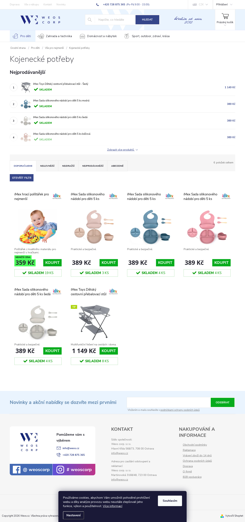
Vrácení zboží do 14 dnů (197, 455)
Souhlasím (170, 501)
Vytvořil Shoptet (234, 516)
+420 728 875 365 (74, 455)
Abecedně (117, 165)
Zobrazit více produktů (121, 150)
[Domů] (18, 48)
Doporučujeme (23, 165)
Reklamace (189, 450)
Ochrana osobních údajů (197, 460)
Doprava (15, 4)
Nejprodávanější (92, 165)
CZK (201, 4)
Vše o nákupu (31, 4)
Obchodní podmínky (195, 444)
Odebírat (222, 402)
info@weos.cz (71, 448)
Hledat (147, 19)
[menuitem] (22, 36)
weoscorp (38, 470)
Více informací (112, 506)
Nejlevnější (47, 165)
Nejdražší (68, 165)
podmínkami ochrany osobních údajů (180, 410)
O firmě (187, 471)
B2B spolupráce (192, 477)
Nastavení (73, 515)
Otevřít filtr (21, 178)
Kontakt (47, 4)
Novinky (61, 4)
